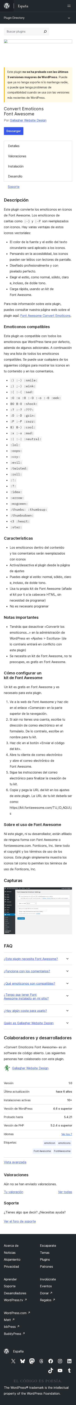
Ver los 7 (66, 1134)
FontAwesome (62, 1151)
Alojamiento (12, 1259)
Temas (44, 1253)
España (18, 1351)
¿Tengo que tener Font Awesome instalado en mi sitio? (26, 996)
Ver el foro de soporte (20, 1221)
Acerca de (11, 1246)
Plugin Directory (14, 17)
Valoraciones (17, 156)
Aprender (10, 1279)
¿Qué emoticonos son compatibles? (29, 983)
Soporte (13, 187)
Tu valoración (13, 1192)
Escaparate (48, 1246)
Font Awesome (42, 1151)
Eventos (46, 1286)
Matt (9, 1320)
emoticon (49, 1143)
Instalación (16, 166)
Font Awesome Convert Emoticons (45, 316)
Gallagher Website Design (28, 120)
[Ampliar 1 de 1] (67, 892)
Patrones (46, 1266)
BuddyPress (14, 1334)
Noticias (10, 1253)
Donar (46, 1293)
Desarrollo (15, 176)
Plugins (45, 1259)
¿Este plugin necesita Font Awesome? (31, 959)
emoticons (64, 1143)
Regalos (47, 1300)
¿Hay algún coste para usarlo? (25, 1011)
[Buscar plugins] (45, 31)
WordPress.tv (15, 1300)
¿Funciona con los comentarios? (27, 971)
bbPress (12, 1327)
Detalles (13, 146)
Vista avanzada (15, 1162)
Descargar (13, 131)
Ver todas (65, 1192)
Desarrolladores (15, 1293)
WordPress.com (17, 1313)
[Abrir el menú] (70, 6)
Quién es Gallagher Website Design (29, 1023)
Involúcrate (48, 1279)
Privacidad (11, 1266)
